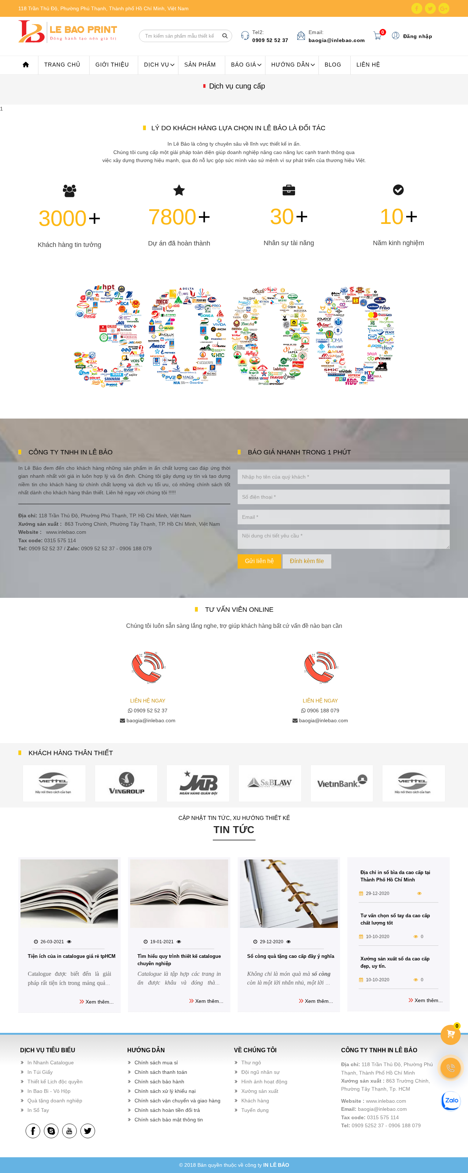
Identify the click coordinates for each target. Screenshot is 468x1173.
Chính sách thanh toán (161, 1072)
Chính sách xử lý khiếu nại (165, 1091)
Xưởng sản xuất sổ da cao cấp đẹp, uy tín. (395, 962)
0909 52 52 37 (149, 710)
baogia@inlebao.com (150, 720)
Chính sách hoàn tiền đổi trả (167, 1110)
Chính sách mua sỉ (156, 1062)
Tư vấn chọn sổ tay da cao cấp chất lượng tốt (395, 919)
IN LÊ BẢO (276, 1165)
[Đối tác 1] (54, 783)
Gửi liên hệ (259, 561)
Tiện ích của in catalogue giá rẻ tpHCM (72, 956)
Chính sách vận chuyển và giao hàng (177, 1100)
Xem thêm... (99, 1002)
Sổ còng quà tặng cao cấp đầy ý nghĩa (290, 956)
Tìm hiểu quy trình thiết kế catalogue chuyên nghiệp (179, 959)
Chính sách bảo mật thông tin (169, 1120)
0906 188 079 (322, 710)
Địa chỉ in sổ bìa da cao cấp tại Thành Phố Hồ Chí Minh (395, 876)
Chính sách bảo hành (159, 1081)
